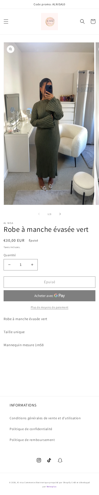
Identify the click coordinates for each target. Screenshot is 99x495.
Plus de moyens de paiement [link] (49, 307)
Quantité (10, 255)
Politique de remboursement (32, 440)
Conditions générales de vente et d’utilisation (45, 418)
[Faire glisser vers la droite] (60, 214)
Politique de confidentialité (31, 429)
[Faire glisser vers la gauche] (39, 214)
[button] (6, 21)
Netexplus (51, 486)
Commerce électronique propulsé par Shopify (47, 482)
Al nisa (20, 482)
